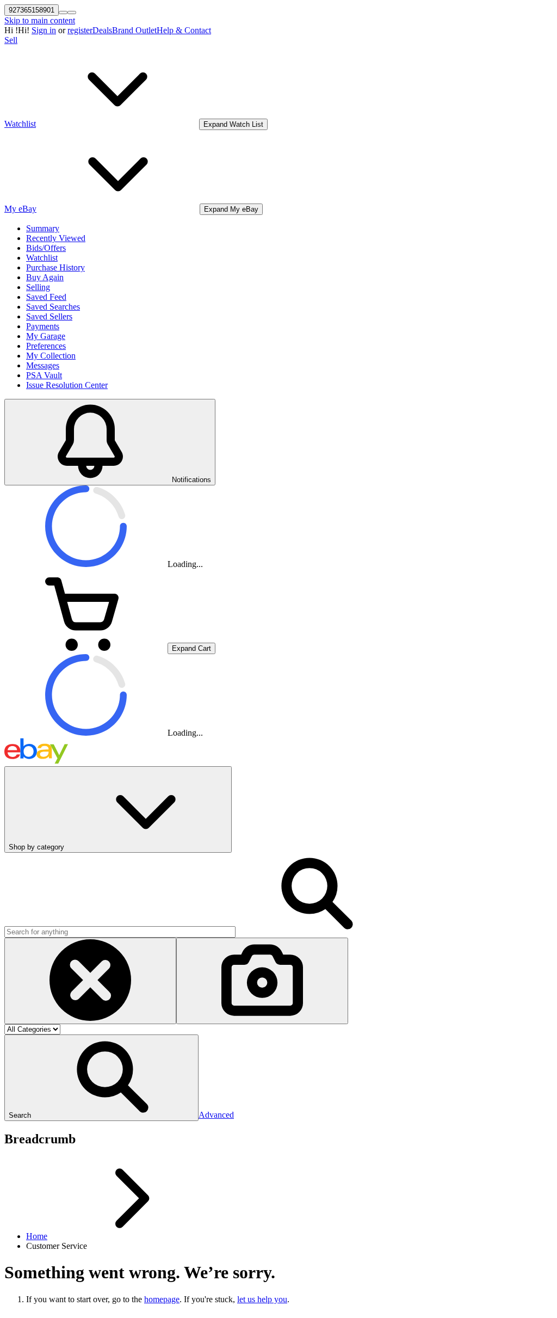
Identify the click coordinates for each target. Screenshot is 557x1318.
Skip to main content (39, 20)
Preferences (46, 345)
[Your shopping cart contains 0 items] (86, 647)
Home (36, 1236)
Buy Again (45, 277)
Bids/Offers (46, 247)
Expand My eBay (231, 209)
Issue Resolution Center (67, 385)
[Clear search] (90, 981)
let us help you (262, 1299)
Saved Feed (46, 296)
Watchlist (42, 257)
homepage (162, 1299)
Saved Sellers (49, 316)
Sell (10, 40)
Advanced (216, 1114)
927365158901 (31, 10)
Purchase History (55, 267)
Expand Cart (191, 648)
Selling (38, 287)
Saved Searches (53, 306)
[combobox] (120, 932)
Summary (42, 228)
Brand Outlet (134, 30)
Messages (42, 365)
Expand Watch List (233, 124)
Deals (102, 30)
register (79, 30)
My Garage (45, 336)
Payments (42, 326)
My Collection (51, 355)
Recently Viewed (55, 238)
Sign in (44, 30)
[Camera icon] (262, 981)
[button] (101, 1077)
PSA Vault (44, 375)
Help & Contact (184, 30)
